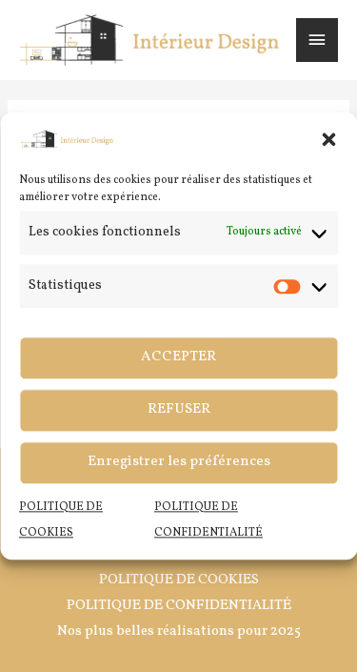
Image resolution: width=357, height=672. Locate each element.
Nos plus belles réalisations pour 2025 (179, 631)
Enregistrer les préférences (179, 462)
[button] (328, 139)
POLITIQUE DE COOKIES (179, 579)
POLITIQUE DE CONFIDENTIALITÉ (179, 605)
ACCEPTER (178, 357)
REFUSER (179, 409)
